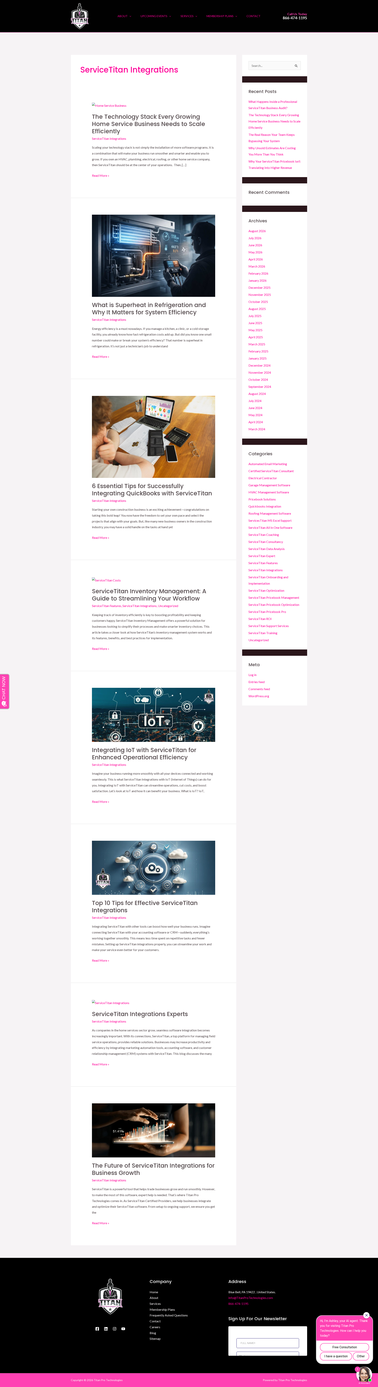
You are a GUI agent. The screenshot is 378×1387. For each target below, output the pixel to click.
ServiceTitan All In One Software (270, 527)
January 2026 (257, 280)
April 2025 (255, 337)
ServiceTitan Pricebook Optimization (273, 604)
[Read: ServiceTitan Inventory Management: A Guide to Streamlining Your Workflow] (106, 580)
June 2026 (255, 245)
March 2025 (256, 344)
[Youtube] (123, 1329)
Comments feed (259, 689)
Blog (153, 1333)
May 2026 (255, 252)
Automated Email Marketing (267, 464)
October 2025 (258, 302)
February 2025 (258, 351)
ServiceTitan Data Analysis (266, 549)
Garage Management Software (269, 485)
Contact (155, 1321)
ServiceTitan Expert (261, 556)
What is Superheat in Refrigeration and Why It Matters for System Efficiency (149, 308)
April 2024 (255, 422)
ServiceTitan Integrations (109, 138)
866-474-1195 (295, 18)
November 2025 (259, 294)
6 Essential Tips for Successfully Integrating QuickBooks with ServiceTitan (152, 490)
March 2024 (256, 429)
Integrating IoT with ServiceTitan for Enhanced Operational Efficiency (144, 754)
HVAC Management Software (268, 492)
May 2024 (255, 415)
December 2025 (259, 287)
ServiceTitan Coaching (263, 534)
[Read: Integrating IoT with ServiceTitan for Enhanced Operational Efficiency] (153, 714)
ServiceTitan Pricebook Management (273, 597)
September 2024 (259, 386)
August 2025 (257, 309)
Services (155, 1303)
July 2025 (254, 316)
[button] (129, 16)
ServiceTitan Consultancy (265, 542)
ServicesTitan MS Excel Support (270, 520)
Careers (155, 1327)
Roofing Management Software (269, 513)
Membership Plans (162, 1309)
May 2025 (255, 330)
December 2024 (259, 365)
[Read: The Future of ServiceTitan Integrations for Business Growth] (153, 1130)
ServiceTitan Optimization (266, 590)
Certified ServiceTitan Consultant (271, 471)
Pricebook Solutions (262, 499)
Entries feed (256, 682)
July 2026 (254, 238)
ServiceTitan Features (106, 606)
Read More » (100, 175)
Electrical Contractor (262, 478)
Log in (252, 675)
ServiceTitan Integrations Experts (140, 1014)
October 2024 (258, 379)
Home (154, 1292)
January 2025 (257, 358)
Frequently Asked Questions (169, 1315)
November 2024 (259, 372)
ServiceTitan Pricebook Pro (267, 611)
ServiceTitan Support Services (268, 626)
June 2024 (255, 408)
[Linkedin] (106, 1329)
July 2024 (254, 401)
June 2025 (255, 323)
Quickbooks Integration (264, 506)
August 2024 (257, 393)
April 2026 (255, 259)
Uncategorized (168, 606)
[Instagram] (115, 1329)
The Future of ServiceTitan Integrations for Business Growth (153, 1169)
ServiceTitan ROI (260, 619)
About (154, 1298)
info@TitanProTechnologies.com (250, 1298)
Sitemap (155, 1338)
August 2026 (257, 231)
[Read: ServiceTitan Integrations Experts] (110, 1002)
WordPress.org (258, 696)
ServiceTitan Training (262, 633)
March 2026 (256, 266)
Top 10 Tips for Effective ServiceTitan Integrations (145, 906)
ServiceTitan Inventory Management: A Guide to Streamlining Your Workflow (149, 595)
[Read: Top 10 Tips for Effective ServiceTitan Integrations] (153, 867)
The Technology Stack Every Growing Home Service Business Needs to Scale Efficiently (148, 123)
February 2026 (258, 273)
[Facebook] (97, 1329)
